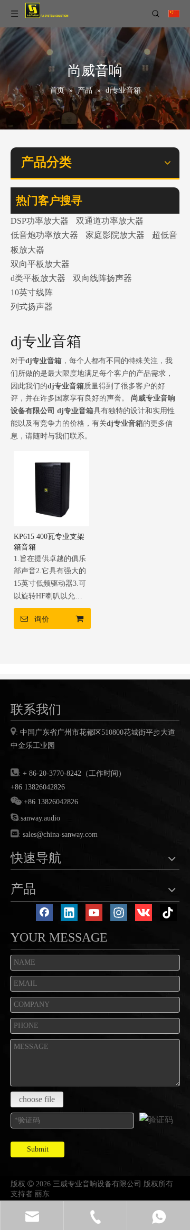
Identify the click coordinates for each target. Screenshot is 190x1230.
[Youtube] (94, 912)
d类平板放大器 (38, 278)
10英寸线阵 (32, 292)
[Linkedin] (69, 912)
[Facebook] (44, 912)
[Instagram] (118, 912)
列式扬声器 (32, 306)
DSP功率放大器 (40, 220)
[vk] (143, 912)
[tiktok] (168, 912)
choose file (37, 1099)
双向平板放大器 (40, 263)
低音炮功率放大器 (44, 235)
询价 (41, 619)
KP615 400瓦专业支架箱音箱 (49, 542)
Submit (38, 1149)
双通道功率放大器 (110, 220)
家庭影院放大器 (115, 235)
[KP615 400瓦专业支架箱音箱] (51, 487)
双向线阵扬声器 (102, 278)
